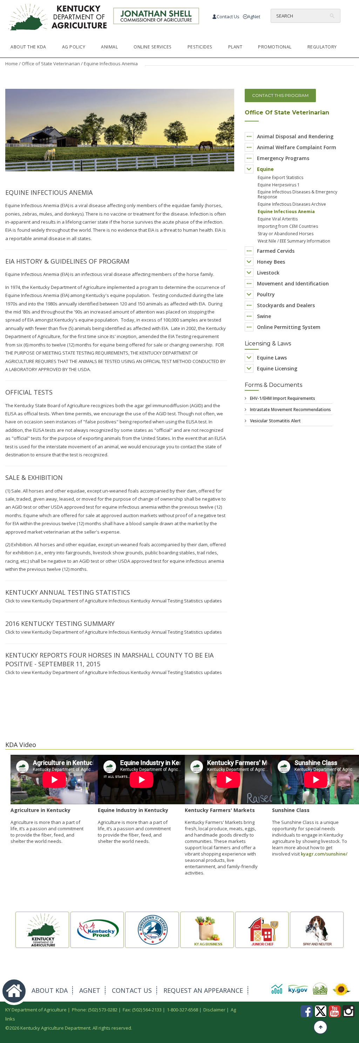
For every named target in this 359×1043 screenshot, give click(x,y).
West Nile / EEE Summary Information (294, 241)
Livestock (268, 272)
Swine (264, 316)
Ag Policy (74, 47)
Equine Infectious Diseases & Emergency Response (297, 194)
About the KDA (28, 47)
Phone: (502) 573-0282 (94, 1009)
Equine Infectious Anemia (286, 211)
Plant (235, 47)
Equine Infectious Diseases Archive (292, 204)
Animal (109, 47)
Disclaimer (214, 1009)
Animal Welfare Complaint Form (296, 147)
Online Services (153, 47)
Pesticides (200, 47)
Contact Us (228, 16)
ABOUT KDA (50, 990)
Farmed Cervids (275, 250)
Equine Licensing (277, 368)
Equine (265, 169)
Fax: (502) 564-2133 (142, 1009)
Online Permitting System (288, 327)
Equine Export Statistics (280, 177)
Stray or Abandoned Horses (285, 234)
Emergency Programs (283, 158)
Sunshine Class (291, 810)
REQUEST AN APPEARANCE (203, 990)
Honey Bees (271, 261)
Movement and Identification (293, 283)
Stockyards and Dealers (286, 305)
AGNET (89, 990)
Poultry (266, 294)
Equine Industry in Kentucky (133, 810)
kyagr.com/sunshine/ (324, 854)
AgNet (254, 16)
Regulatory (322, 47)
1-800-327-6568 (182, 1009)
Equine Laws (272, 357)
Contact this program (280, 95)
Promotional (275, 47)
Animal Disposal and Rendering (295, 136)
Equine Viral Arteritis (278, 219)
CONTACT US (132, 990)
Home (11, 63)
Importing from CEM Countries (288, 226)
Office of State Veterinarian (51, 63)
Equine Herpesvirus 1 (279, 185)
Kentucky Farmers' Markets (220, 810)
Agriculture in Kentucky (40, 810)
